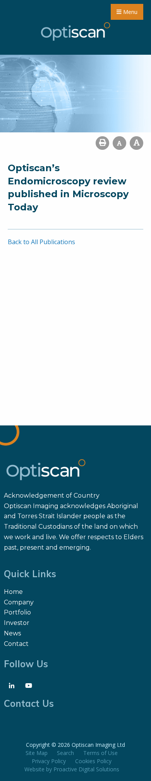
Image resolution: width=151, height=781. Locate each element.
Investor (16, 623)
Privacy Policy (49, 761)
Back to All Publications (41, 242)
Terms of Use (100, 753)
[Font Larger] (136, 143)
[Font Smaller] (119, 143)
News (12, 633)
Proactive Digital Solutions (86, 769)
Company (19, 602)
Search (65, 753)
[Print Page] (102, 143)
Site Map (37, 753)
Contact (16, 643)
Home (13, 591)
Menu (129, 12)
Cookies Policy (93, 761)
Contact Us (29, 703)
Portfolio (17, 612)
